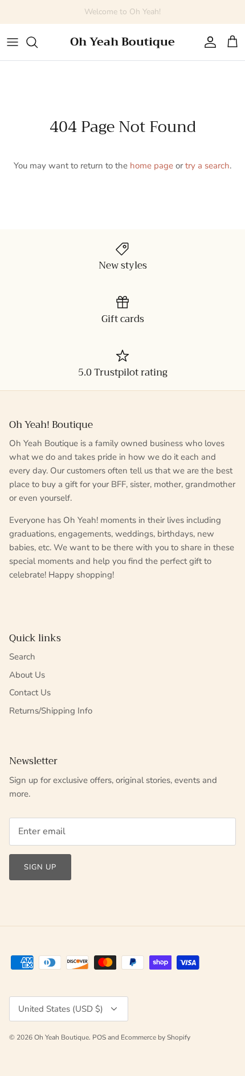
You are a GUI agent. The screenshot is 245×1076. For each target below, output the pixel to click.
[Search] (37, 42)
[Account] (207, 42)
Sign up (40, 867)
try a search (207, 165)
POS (99, 1037)
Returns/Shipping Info (50, 710)
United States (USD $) (60, 1009)
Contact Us (30, 692)
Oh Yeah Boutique (61, 1037)
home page (151, 165)
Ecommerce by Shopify (155, 1037)
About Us (27, 675)
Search (22, 656)
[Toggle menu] (12, 42)
